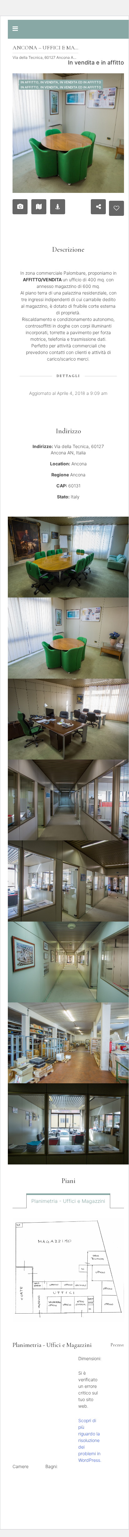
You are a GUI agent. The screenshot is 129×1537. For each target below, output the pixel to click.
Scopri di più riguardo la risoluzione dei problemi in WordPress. (89, 1440)
